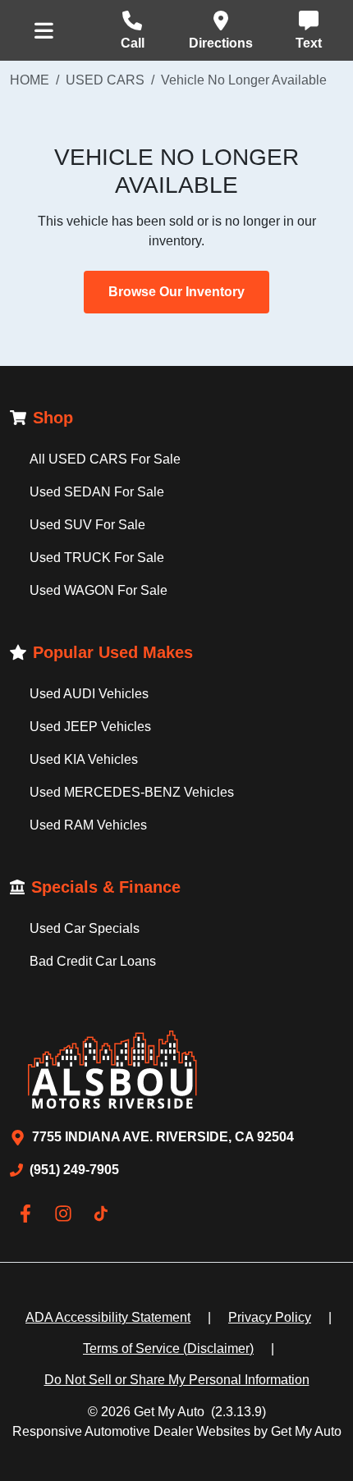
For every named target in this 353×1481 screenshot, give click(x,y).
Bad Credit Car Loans (93, 961)
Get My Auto (169, 1412)
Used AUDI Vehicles (89, 694)
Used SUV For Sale (87, 525)
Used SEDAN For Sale (97, 492)
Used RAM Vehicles (88, 825)
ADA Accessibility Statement (107, 1317)
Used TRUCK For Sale (97, 558)
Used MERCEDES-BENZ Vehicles (132, 792)
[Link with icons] (28, 1213)
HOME (29, 80)
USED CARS (105, 80)
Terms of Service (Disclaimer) (168, 1348)
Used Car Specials (85, 928)
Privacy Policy (269, 1317)
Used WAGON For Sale (98, 590)
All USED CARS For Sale (105, 459)
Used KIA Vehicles (84, 759)
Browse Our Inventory (176, 292)
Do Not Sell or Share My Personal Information (176, 1380)
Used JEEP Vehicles (90, 727)
